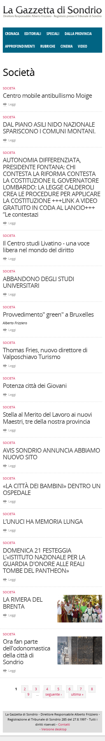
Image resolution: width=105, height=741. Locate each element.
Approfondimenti (20, 46)
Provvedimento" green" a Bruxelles (48, 314)
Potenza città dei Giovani (35, 385)
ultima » (77, 694)
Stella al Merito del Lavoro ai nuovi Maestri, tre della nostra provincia (47, 417)
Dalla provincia (78, 33)
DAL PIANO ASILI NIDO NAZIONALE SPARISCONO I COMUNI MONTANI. (49, 127)
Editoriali (32, 33)
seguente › (53, 694)
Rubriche (47, 46)
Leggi (12, 104)
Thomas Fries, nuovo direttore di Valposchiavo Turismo (45, 353)
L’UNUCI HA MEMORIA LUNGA (43, 521)
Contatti (64, 724)
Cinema (66, 46)
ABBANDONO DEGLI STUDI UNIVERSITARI (38, 282)
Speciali (52, 33)
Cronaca (12, 33)
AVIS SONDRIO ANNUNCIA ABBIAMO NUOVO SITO (51, 453)
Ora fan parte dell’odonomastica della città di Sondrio (26, 651)
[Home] (52, 16)
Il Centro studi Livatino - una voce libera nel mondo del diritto (46, 246)
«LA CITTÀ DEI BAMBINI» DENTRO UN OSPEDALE (52, 489)
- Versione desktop (53, 729)
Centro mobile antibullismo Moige (47, 95)
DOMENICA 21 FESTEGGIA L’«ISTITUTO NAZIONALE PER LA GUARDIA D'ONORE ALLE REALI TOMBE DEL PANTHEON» (44, 560)
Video (82, 46)
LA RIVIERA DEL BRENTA (22, 602)
